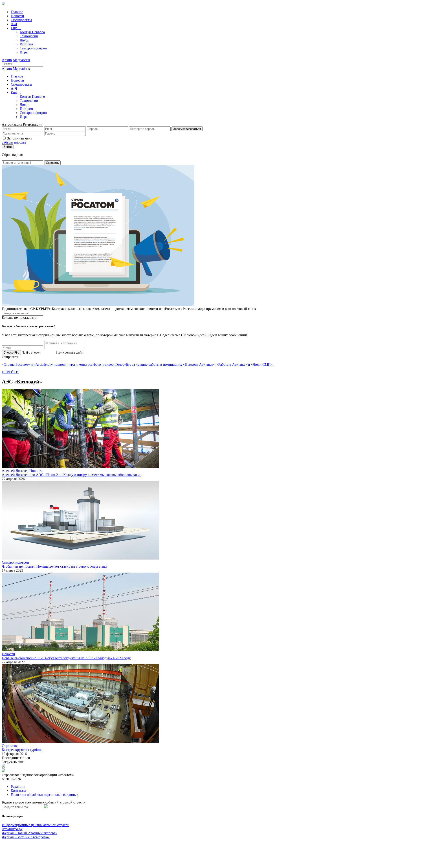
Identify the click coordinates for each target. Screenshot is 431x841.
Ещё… (16, 28)
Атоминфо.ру (12, 829)
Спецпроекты (21, 20)
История (26, 44)
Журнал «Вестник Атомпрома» (26, 837)
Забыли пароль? (14, 142)
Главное (17, 12)
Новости (17, 16)
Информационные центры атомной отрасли (35, 825)
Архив (7, 60)
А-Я (14, 24)
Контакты (18, 790)
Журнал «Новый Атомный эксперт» (29, 833)
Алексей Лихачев (15, 471)
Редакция (18, 786)
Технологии (29, 36)
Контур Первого (32, 32)
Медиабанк (21, 60)
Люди (24, 40)
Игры (24, 52)
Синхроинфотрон (33, 48)
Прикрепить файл (70, 352)
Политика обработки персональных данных (44, 795)
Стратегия (10, 746)
